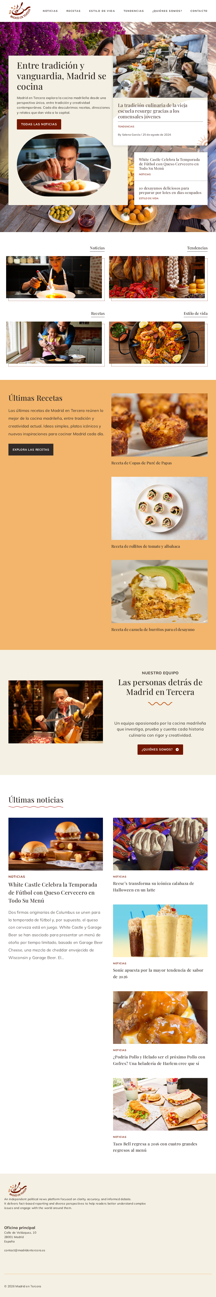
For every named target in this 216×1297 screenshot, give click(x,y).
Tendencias (134, 10)
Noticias (50, 10)
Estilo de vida (102, 10)
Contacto (199, 10)
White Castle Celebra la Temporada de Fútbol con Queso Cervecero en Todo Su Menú (169, 164)
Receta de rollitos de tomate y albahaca (145, 546)
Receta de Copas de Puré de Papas (141, 462)
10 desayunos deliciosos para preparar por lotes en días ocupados (170, 190)
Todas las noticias (39, 124)
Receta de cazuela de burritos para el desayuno (153, 629)
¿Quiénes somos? (167, 10)
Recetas (73, 10)
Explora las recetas (31, 449)
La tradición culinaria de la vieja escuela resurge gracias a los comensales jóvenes (153, 111)
